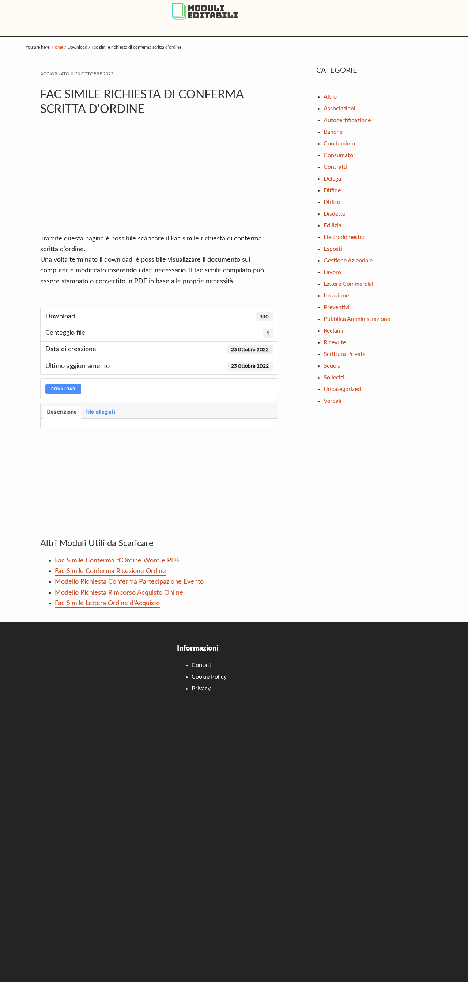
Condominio (339, 144)
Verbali (332, 401)
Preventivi (337, 307)
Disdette (334, 214)
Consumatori (340, 155)
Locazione (336, 296)
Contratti (335, 167)
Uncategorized (342, 389)
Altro (330, 97)
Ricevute (335, 342)
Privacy (201, 688)
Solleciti (334, 377)
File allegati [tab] (100, 412)
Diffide (332, 190)
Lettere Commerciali (349, 284)
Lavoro (332, 272)
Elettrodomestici (345, 237)
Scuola (332, 366)
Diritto (332, 202)
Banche (333, 132)
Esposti (333, 249)
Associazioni (339, 108)
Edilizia (332, 225)
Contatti (202, 665)
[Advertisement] (159, 179)
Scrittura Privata (345, 354)
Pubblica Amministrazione (357, 319)
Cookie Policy (209, 677)
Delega (332, 179)
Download (63, 389)
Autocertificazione (347, 120)
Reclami (333, 331)
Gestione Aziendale (348, 260)
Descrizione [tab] (62, 412)
